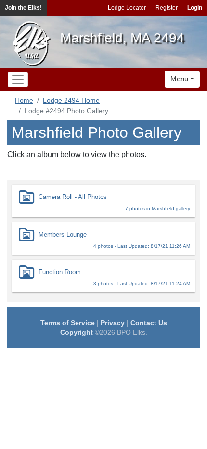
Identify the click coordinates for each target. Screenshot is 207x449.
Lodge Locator (127, 7)
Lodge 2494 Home (71, 100)
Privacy (113, 323)
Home (24, 100)
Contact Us (148, 323)
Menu (179, 79)
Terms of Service (67, 323)
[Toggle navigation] (18, 79)
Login (194, 7)
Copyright (76, 332)
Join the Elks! (23, 7)
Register (166, 7)
